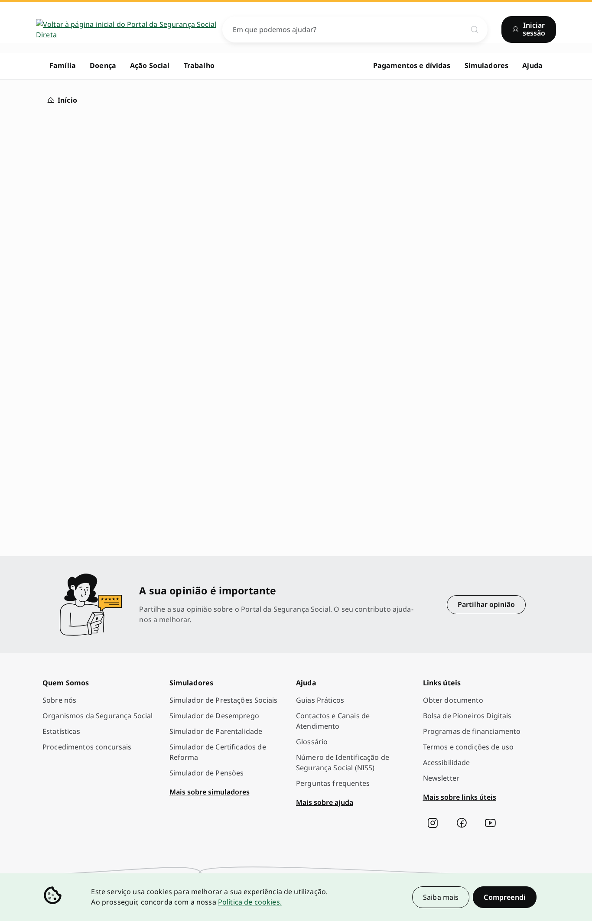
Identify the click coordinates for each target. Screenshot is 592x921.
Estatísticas (61, 731)
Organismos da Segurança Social (97, 715)
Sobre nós (59, 700)
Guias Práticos (320, 700)
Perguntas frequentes (333, 783)
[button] (505, 897)
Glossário (312, 741)
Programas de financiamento (472, 731)
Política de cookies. (250, 902)
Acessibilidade (446, 762)
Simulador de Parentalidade (216, 731)
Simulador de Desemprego (214, 715)
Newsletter (441, 778)
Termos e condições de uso (468, 747)
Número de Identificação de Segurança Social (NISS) (342, 762)
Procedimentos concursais (87, 747)
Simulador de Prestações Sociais (223, 700)
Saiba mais (441, 897)
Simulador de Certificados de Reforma (217, 752)
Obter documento (453, 700)
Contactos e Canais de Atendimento (333, 721)
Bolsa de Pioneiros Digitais (467, 715)
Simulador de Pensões (206, 773)
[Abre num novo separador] (432, 823)
